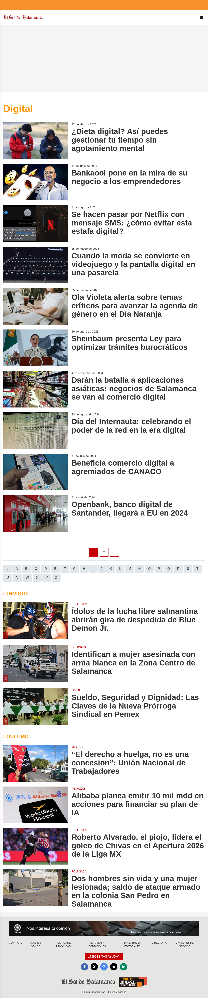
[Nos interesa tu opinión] (104, 928)
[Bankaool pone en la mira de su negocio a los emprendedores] (35, 182)
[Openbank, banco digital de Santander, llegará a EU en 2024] (35, 513)
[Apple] (113, 966)
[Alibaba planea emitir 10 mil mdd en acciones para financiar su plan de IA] (35, 805)
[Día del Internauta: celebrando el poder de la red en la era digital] (35, 430)
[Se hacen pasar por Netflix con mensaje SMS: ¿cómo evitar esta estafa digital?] (35, 223)
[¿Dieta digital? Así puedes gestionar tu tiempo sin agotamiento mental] (35, 140)
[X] (94, 966)
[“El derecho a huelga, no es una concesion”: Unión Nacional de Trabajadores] (35, 763)
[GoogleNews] (104, 966)
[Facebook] (84, 966)
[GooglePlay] (123, 966)
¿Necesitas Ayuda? (104, 956)
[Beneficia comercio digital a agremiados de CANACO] (35, 472)
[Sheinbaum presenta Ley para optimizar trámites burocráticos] (35, 347)
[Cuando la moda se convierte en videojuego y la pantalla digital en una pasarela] (35, 265)
